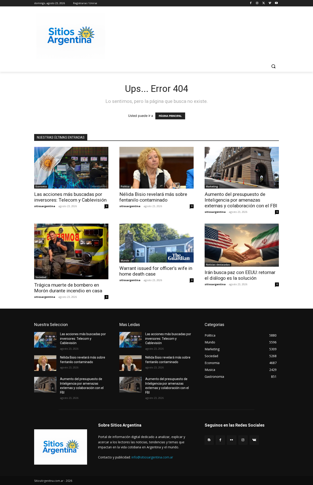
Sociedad (41, 277)
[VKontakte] (254, 440)
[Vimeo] (269, 3)
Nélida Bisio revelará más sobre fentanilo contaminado (153, 197)
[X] (263, 3)
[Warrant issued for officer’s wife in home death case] (156, 243)
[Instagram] (257, 3)
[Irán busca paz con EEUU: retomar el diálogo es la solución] (242, 245)
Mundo (125, 260)
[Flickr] (231, 440)
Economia (41, 186)
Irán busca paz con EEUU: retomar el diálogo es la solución (240, 275)
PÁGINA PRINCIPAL (170, 116)
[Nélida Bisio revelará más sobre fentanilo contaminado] (156, 168)
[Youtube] (276, 3)
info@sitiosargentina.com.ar (152, 457)
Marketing (212, 186)
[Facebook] (250, 3)
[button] (273, 66)
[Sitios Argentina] (70, 36)
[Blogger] (209, 440)
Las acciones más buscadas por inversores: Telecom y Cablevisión (70, 197)
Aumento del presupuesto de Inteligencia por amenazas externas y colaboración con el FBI (241, 200)
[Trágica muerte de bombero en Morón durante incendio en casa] (71, 251)
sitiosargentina (44, 206)
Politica (125, 186)
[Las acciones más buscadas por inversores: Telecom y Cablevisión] (71, 168)
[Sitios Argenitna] (60, 447)
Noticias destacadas (218, 264)
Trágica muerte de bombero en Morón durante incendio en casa (68, 287)
